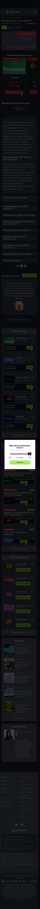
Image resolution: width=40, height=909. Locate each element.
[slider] (29, 453)
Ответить (19, 462)
